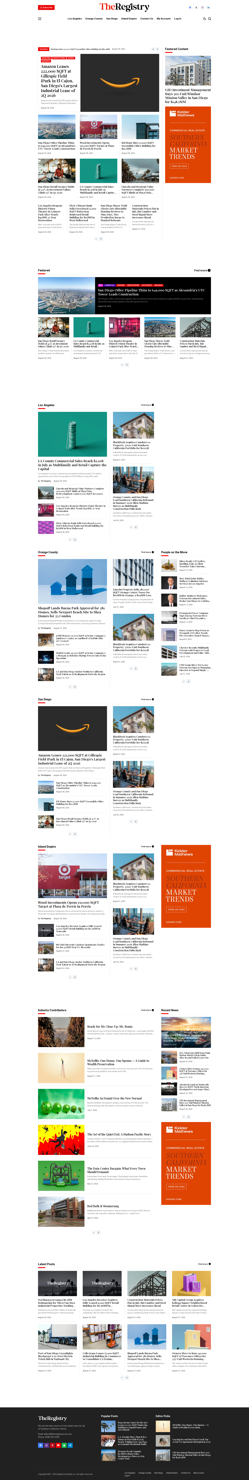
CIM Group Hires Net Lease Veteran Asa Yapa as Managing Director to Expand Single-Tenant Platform (195, 668)
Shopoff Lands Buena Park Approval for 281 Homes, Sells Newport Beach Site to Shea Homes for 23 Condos (71, 612)
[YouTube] (58, 1445)
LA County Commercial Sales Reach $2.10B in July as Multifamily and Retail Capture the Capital (97, 191)
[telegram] (70, 1445)
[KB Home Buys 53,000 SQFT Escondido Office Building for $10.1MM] (140, 127)
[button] (153, 49)
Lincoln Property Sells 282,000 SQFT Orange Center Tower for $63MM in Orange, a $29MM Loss (132, 592)
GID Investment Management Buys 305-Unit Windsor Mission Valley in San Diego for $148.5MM (188, 95)
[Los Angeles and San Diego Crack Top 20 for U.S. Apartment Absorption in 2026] (163, 1441)
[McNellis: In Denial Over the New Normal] (61, 1104)
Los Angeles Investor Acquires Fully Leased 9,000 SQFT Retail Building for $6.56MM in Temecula (78, 929)
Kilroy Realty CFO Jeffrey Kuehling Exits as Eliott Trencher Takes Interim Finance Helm (192, 565)
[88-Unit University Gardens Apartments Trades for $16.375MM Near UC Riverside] (46, 947)
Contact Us (185, 1473)
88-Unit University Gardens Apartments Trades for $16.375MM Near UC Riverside (80, 946)
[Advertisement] (124, 33)
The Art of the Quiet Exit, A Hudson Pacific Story (119, 1134)
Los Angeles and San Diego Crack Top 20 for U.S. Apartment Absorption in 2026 (191, 1440)
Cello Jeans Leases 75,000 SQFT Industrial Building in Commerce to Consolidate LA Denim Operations (102, 1358)
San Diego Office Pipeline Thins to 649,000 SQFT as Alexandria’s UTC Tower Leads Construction (56, 145)
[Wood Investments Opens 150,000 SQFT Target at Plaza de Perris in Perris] (98, 127)
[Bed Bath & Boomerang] (61, 1212)
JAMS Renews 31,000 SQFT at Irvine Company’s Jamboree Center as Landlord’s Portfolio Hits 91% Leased (80, 638)
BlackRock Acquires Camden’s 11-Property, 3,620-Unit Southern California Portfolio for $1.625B (132, 445)
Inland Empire (172, 1473)
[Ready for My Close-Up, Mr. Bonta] (61, 1032)
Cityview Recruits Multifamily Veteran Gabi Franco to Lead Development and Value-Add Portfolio (194, 651)
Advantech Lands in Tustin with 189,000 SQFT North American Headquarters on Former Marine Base (195, 1088)
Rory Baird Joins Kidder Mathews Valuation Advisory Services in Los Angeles (193, 581)
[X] (196, 7)
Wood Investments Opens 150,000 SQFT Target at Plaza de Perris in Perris (97, 145)
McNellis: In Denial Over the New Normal (114, 1098)
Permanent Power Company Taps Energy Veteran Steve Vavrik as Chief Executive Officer (193, 617)
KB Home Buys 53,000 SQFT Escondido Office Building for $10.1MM (139, 145)
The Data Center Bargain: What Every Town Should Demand (116, 1170)
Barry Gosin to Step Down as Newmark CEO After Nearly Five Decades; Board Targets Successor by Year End (194, 634)
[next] (101, 239)
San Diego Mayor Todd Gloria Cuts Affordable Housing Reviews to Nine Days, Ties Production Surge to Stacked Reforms (114, 213)
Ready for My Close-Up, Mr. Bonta (109, 1026)
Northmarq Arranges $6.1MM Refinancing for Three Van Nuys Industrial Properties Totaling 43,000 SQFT (56, 1304)
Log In (127, 1476)
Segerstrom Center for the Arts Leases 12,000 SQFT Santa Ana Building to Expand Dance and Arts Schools (132, 1426)
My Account (199, 1473)
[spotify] (64, 1445)
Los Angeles (129, 1473)
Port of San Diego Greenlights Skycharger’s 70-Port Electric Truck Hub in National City (55, 1356)
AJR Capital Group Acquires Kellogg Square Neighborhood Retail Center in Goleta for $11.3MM (189, 1304)
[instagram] (202, 7)
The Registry (46, 481)
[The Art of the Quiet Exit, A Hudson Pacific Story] (61, 1140)
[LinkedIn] (208, 7)
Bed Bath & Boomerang (103, 1206)
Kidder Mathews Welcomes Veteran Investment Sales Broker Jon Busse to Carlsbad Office (194, 599)
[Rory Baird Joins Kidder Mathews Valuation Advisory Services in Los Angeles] (169, 582)
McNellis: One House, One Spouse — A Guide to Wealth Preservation (118, 1062)
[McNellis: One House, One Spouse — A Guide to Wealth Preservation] (61, 1068)
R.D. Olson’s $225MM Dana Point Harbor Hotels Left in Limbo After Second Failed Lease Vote (194, 1055)
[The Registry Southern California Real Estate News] (124, 7)
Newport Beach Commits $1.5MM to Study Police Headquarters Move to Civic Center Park (131, 1455)
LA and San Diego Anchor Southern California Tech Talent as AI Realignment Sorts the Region (80, 673)
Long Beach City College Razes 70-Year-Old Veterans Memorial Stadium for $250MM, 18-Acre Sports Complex (185, 1038)
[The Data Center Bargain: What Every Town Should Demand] (61, 1176)
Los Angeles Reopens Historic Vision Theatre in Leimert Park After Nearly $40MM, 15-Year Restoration (50, 213)
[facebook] (190, 7)
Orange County (144, 1473)
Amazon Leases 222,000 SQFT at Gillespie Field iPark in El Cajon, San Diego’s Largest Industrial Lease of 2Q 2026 (59, 81)
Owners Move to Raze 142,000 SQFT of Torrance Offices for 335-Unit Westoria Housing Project (194, 1072)
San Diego (158, 1473)
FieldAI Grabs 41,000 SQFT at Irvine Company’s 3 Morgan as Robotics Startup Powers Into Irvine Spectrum (81, 656)
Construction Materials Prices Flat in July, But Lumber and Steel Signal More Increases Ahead (145, 211)
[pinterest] (52, 1445)
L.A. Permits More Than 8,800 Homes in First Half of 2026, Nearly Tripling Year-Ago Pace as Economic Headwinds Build (132, 1441)
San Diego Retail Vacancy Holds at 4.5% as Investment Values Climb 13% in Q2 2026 (87, 49)
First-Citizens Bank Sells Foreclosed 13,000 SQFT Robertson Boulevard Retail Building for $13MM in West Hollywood (82, 213)
